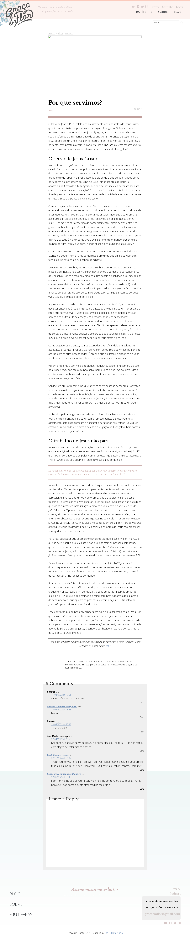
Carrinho (167, 7)
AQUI (108, 646)
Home (51, 33)
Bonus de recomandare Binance (64, 773)
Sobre (163, 12)
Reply (142, 702)
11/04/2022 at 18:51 (61, 694)
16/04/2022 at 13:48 (61, 709)
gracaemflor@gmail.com (161, 914)
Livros (155, 7)
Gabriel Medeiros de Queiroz (62, 706)
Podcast (175, 893)
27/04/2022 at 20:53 (61, 739)
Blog (177, 12)
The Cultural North (113, 932)
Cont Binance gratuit (58, 755)
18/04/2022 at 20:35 (61, 724)
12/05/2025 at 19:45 (61, 777)
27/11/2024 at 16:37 (61, 758)
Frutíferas (143, 12)
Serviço (69, 33)
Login (179, 7)
